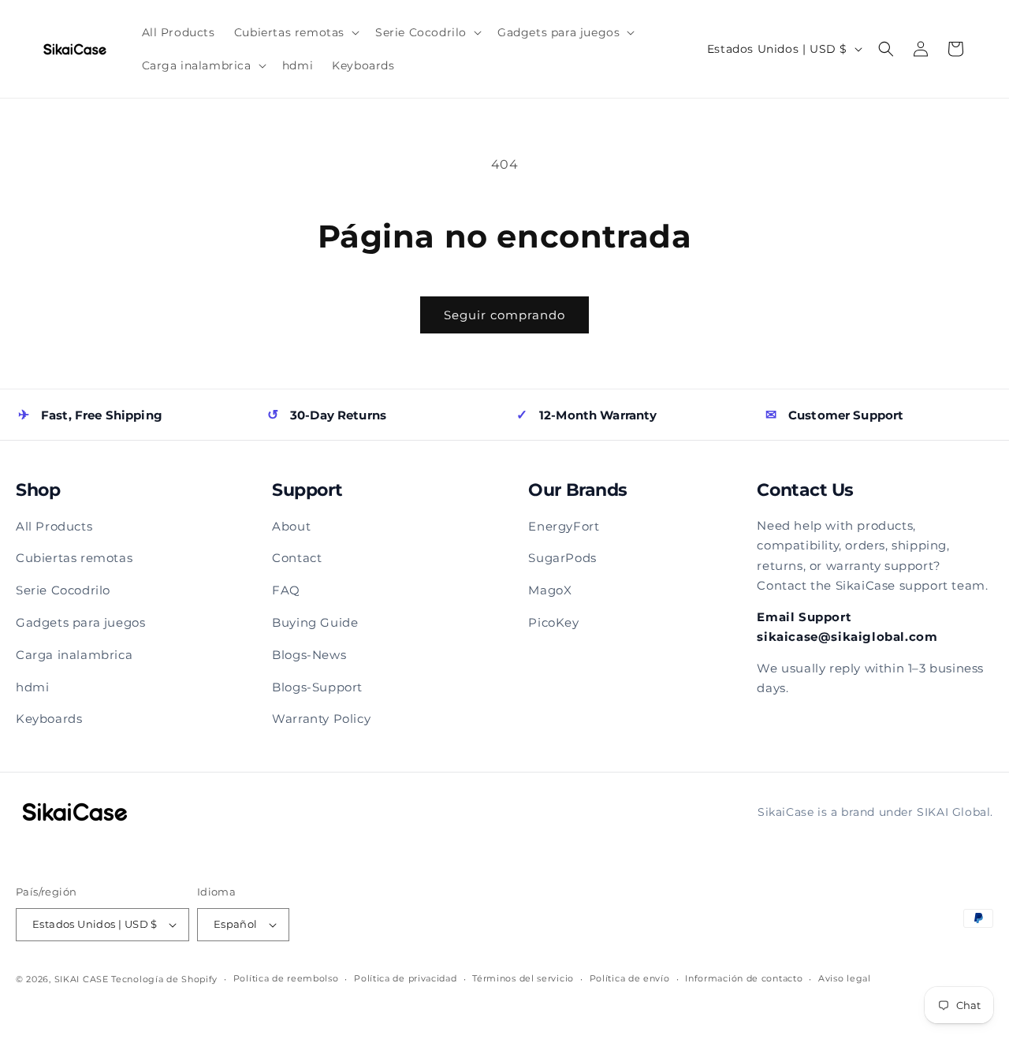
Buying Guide (315, 622)
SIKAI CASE (81, 979)
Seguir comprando (504, 314)
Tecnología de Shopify (164, 979)
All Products (54, 526)
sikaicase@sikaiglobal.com (847, 636)
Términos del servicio (523, 978)
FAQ (286, 590)
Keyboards (49, 718)
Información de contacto (743, 978)
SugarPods (562, 557)
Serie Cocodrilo (63, 590)
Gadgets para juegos (80, 622)
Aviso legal (844, 978)
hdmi (32, 687)
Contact (297, 557)
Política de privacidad (405, 978)
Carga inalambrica (74, 654)
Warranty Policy (321, 718)
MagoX (550, 590)
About (291, 526)
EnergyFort (563, 526)
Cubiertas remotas (74, 557)
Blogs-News (309, 654)
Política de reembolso (286, 978)
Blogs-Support (317, 687)
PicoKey (553, 622)
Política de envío (630, 978)
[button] (295, 32)
